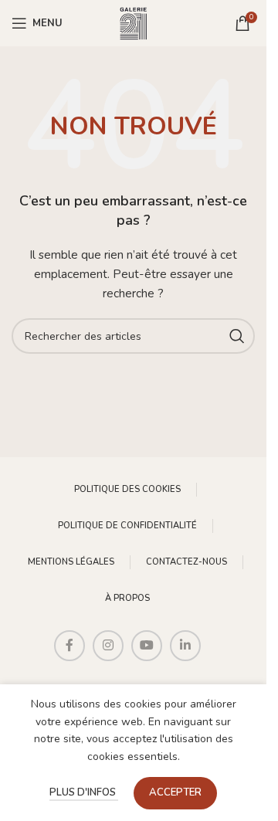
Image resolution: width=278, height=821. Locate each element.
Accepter (175, 792)
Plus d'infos (83, 792)
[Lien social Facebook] (69, 645)
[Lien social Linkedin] (185, 645)
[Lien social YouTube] (146, 645)
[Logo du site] (133, 22)
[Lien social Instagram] (108, 645)
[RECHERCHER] (237, 336)
